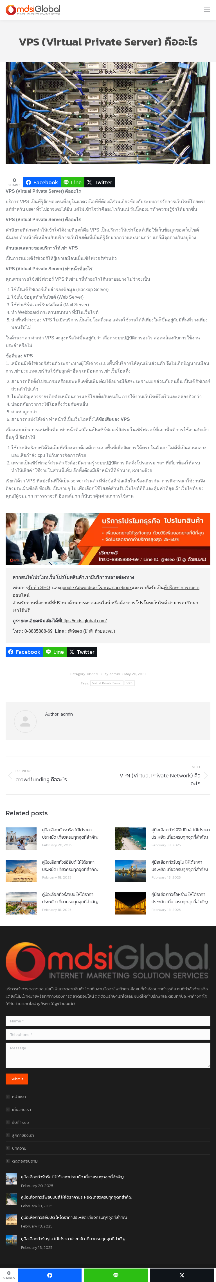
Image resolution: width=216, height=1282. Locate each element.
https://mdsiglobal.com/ (84, 620)
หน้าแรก (19, 1096)
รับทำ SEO (39, 587)
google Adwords (76, 587)
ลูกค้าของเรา (23, 1135)
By (112, 674)
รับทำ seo (20, 1122)
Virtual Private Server (107, 683)
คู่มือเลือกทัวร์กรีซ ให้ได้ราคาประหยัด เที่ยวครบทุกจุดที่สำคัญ (70, 833)
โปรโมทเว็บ (43, 577)
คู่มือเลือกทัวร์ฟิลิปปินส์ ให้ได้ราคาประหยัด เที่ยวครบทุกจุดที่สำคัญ (181, 833)
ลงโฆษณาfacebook (112, 587)
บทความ (93, 674)
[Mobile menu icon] (207, 9)
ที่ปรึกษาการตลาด (181, 587)
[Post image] (21, 838)
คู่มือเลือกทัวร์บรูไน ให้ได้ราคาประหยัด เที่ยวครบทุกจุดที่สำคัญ (180, 866)
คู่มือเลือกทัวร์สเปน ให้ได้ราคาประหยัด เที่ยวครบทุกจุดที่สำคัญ (70, 898)
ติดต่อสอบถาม (25, 1161)
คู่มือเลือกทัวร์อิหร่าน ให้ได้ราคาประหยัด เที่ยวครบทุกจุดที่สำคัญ (180, 898)
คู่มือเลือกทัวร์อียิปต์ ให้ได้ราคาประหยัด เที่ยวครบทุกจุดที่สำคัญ (70, 866)
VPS (130, 683)
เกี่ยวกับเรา (21, 1109)
